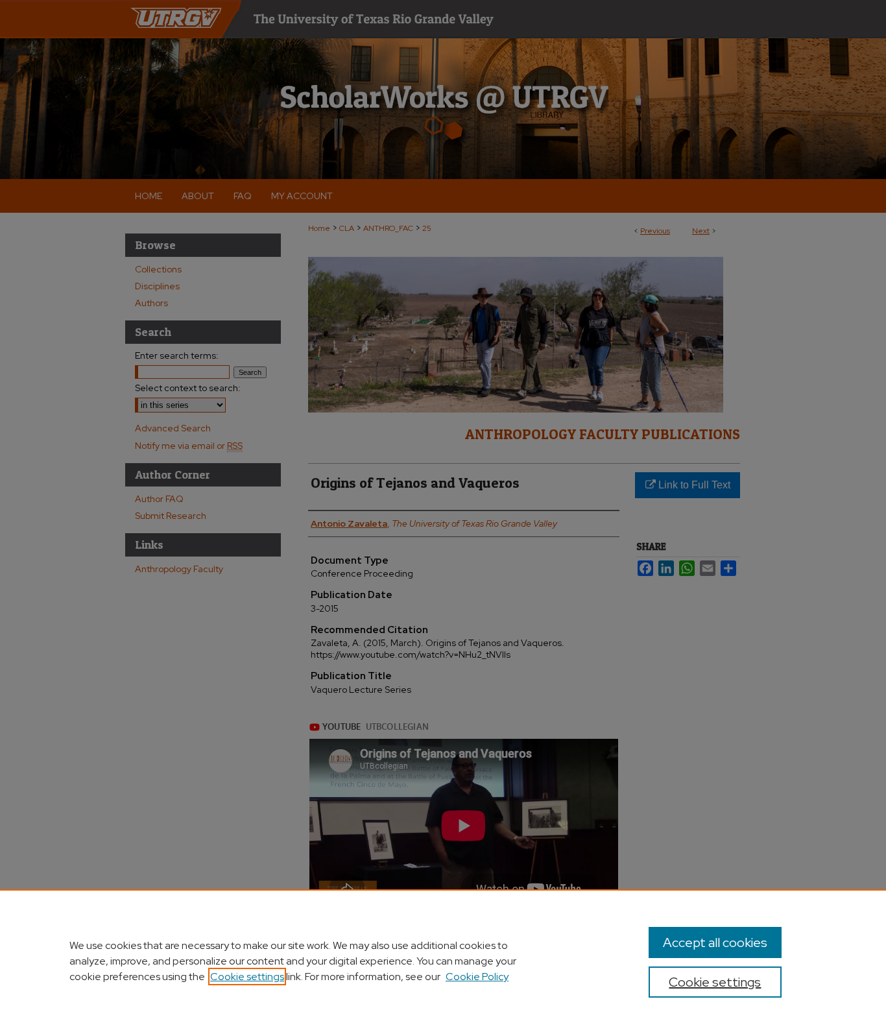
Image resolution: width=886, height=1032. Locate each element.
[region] (443, 960)
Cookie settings (247, 976)
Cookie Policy (477, 976)
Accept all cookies (715, 942)
